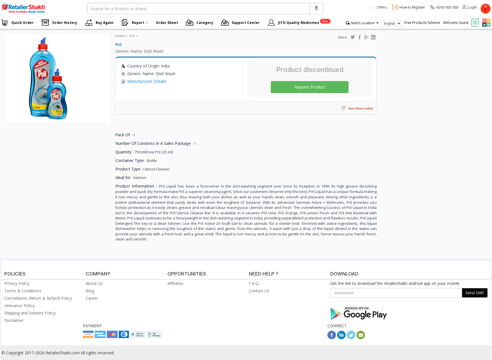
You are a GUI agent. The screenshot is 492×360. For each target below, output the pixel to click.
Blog (90, 290)
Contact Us (259, 290)
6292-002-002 (447, 7)
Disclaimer (14, 320)
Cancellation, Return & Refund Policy (38, 298)
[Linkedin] (341, 337)
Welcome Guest (455, 22)
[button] (486, 18)
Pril (132, 36)
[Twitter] (351, 337)
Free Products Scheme (422, 22)
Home (120, 36)
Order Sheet (167, 22)
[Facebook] (331, 337)
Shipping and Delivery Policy (30, 313)
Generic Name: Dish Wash (139, 51)
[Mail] (360, 337)
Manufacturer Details (146, 81)
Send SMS (475, 292)
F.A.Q (254, 283)
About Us (94, 283)
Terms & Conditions (22, 290)
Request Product (309, 87)
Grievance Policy (19, 305)
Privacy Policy (16, 283)
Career (92, 298)
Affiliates (175, 283)
